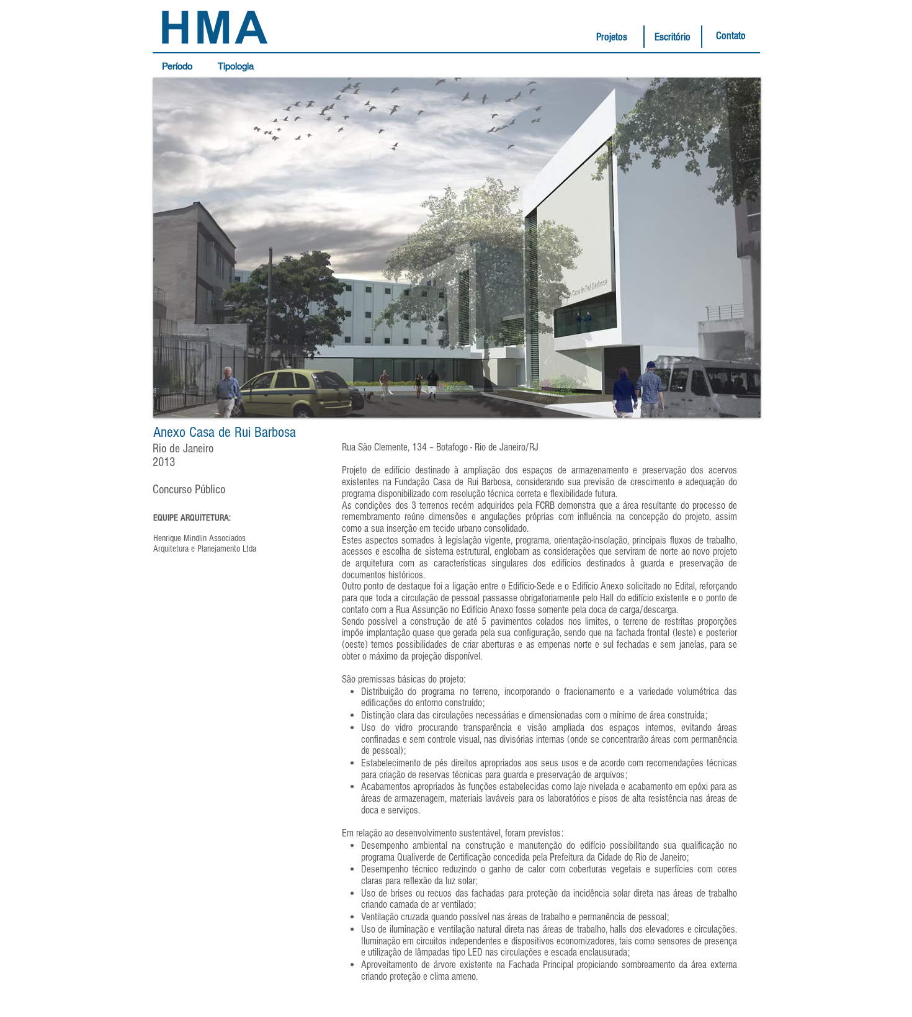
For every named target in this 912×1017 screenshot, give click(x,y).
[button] (180, 66)
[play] (734, 406)
